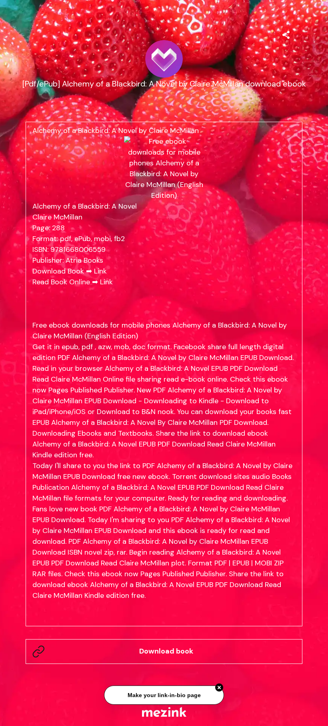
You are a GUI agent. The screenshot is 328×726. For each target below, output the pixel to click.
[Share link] (286, 34)
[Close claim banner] (219, 688)
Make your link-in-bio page (163, 696)
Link (100, 271)
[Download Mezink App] (164, 712)
